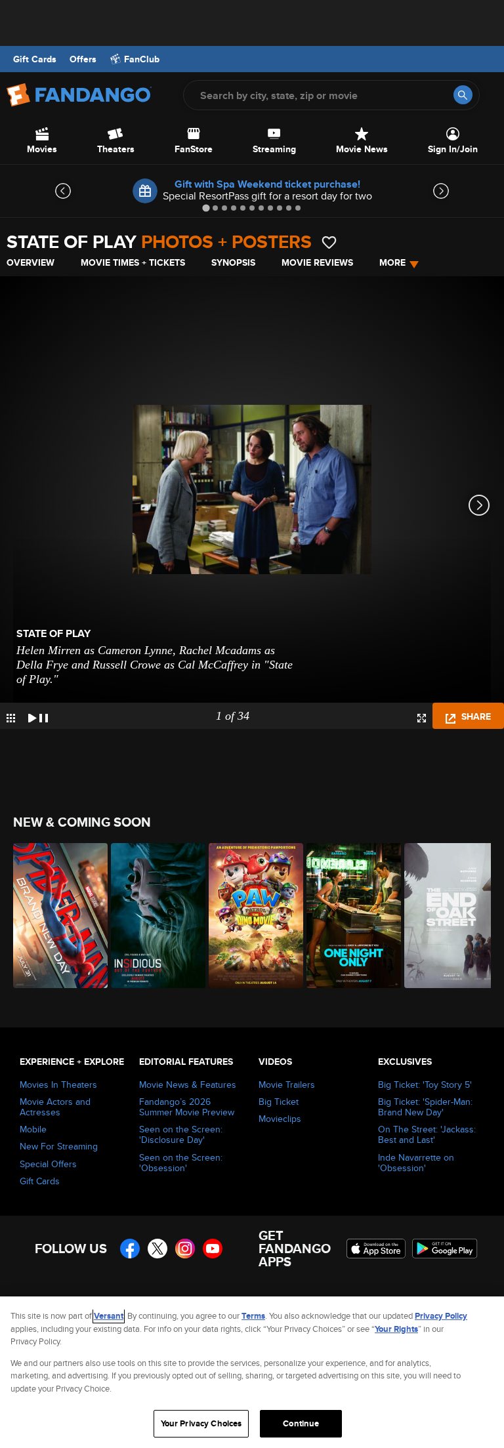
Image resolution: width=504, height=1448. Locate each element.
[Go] (462, 94)
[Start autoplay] (38, 716)
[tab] (205, 207)
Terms (253, 1316)
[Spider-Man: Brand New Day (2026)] (54, 915)
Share (475, 716)
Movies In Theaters (58, 1084)
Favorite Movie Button (329, 242)
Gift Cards (34, 59)
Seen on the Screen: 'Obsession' (180, 1162)
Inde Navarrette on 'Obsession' (416, 1162)
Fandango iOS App (376, 1248)
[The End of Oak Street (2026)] (446, 915)
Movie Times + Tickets (133, 262)
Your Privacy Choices (201, 1423)
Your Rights (396, 1329)
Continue (301, 1423)
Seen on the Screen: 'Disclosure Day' (180, 1134)
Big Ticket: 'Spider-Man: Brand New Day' (425, 1107)
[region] (252, 1372)
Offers (83, 59)
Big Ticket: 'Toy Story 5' (425, 1084)
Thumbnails (11, 718)
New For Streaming (59, 1146)
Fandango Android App (445, 1248)
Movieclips (280, 1118)
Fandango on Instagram (185, 1248)
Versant (108, 1316)
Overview (30, 262)
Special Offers (48, 1163)
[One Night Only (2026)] (348, 915)
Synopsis (233, 262)
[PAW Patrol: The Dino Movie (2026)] (250, 915)
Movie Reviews (317, 262)
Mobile (33, 1129)
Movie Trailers (287, 1084)
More (392, 262)
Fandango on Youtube (212, 1248)
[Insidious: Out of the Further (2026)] (152, 915)
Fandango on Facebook (130, 1248)
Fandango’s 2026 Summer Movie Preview (186, 1107)
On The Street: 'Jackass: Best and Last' (427, 1134)
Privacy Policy (441, 1316)
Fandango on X (157, 1248)
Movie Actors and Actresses (55, 1107)
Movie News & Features (187, 1084)
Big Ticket (279, 1101)
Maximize (421, 718)
